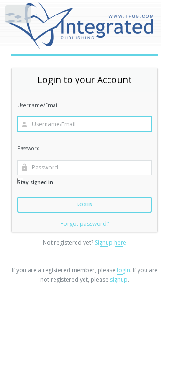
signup (119, 280)
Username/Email (38, 104)
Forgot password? (85, 224)
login (123, 270)
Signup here (110, 242)
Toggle (18, 16)
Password (28, 148)
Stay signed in (35, 181)
